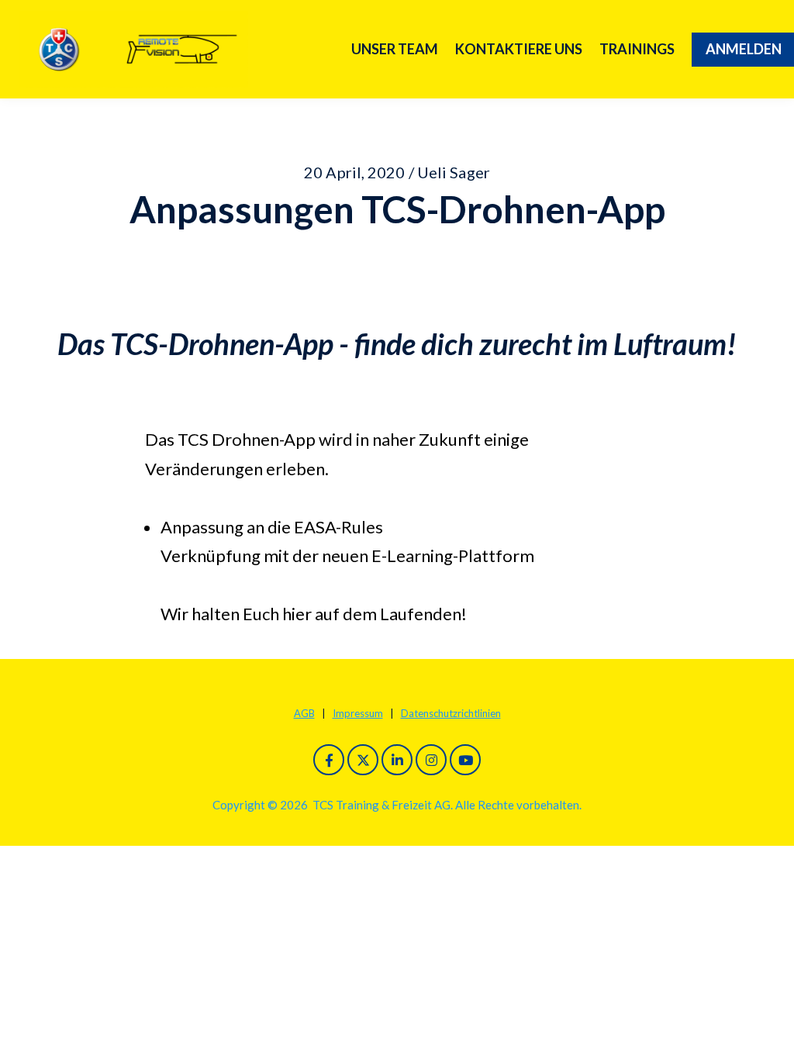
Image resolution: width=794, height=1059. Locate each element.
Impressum (358, 713)
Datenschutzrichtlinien (451, 713)
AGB (304, 713)
